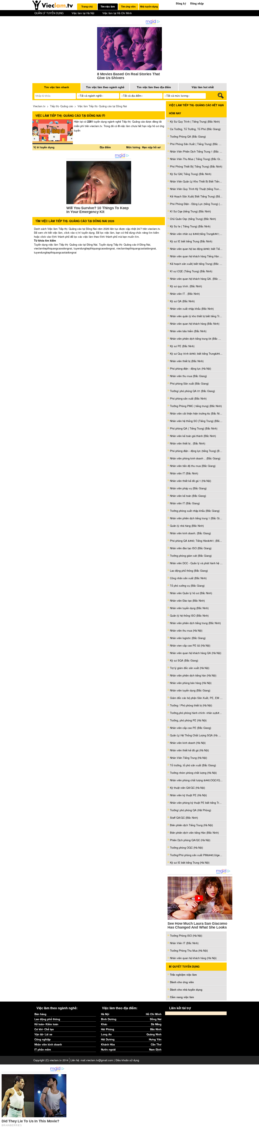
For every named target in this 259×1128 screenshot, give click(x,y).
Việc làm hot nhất (203, 87)
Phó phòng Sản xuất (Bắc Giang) (189, 383)
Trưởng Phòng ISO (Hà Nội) (186, 935)
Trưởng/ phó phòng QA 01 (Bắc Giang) (192, 391)
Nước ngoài (108, 1049)
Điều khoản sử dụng (127, 1060)
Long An (106, 1034)
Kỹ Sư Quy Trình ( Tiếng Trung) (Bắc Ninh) (195, 121)
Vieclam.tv (39, 106)
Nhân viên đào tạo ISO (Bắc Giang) (190, 548)
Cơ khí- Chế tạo (44, 1029)
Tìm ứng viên (128, 6)
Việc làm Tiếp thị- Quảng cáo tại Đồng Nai (102, 106)
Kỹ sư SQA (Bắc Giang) (184, 660)
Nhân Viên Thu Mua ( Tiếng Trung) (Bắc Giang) (196, 159)
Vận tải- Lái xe (43, 1034)
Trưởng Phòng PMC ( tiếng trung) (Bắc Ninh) (196, 406)
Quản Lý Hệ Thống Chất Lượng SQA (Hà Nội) (196, 735)
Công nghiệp (42, 1039)
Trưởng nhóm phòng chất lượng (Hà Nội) (193, 773)
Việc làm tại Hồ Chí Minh (117, 13)
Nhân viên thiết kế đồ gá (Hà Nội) (189, 750)
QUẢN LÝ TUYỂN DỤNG (49, 13)
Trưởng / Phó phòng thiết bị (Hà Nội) (191, 705)
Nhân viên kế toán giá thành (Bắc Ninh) (193, 436)
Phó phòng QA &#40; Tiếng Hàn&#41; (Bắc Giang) (196, 541)
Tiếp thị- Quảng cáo (61, 106)
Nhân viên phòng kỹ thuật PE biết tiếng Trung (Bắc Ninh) (196, 803)
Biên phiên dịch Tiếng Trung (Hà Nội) (191, 825)
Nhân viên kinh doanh (48, 1044)
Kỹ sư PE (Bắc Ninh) (182, 346)
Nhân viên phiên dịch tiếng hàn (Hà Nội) (193, 675)
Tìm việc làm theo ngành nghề (105, 87)
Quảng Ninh (153, 1034)
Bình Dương (108, 1019)
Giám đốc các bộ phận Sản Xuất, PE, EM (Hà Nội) (196, 698)
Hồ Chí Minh (153, 1014)
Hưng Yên (155, 1039)
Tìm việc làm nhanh (56, 87)
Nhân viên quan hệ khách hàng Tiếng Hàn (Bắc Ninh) (196, 256)
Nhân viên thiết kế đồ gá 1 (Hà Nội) (190, 481)
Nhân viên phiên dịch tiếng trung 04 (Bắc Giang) (196, 338)
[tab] (87, 6)
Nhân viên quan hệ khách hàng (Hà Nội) (193, 958)
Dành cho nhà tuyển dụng (186, 989)
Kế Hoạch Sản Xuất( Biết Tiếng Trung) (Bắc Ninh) (196, 196)
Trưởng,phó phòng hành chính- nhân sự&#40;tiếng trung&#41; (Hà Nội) (196, 713)
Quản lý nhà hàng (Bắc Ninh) (187, 526)
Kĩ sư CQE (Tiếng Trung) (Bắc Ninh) (191, 271)
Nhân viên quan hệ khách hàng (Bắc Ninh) (194, 323)
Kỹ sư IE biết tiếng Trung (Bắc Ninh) (191, 241)
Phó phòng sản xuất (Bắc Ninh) (188, 398)
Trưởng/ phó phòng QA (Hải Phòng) (190, 810)
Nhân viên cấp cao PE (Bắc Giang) (190, 728)
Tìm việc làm (108, 6)
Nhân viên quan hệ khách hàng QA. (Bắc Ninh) (196, 279)
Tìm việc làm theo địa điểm (154, 87)
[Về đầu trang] (255, 1124)
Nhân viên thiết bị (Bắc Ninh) (187, 361)
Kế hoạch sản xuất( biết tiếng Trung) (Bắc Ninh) (196, 264)
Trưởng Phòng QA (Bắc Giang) (188, 136)
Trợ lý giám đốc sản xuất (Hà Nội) (189, 668)
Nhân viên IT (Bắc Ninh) (184, 473)
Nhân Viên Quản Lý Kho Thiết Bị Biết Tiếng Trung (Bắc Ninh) (196, 181)
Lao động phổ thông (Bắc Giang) (189, 570)
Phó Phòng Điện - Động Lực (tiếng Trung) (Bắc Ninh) (196, 204)
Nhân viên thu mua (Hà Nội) (186, 630)
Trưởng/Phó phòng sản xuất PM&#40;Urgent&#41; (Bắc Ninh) (196, 855)
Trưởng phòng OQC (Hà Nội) (186, 847)
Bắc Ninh (155, 1029)
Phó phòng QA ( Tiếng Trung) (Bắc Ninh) (193, 428)
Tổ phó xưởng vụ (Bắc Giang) (187, 585)
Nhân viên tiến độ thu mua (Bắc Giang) (192, 466)
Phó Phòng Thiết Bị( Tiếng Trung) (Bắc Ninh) (196, 166)
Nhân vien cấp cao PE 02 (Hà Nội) (190, 645)
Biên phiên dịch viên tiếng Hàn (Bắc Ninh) (194, 832)
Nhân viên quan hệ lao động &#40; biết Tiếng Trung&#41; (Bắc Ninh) (196, 249)
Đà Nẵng (156, 1024)
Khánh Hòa (108, 1044)
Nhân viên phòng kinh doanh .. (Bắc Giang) (195, 458)
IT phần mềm (42, 1049)
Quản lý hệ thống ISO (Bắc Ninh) (189, 615)
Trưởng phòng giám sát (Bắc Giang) (191, 556)
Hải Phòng (107, 1029)
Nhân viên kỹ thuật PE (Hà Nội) (188, 795)
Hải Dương (108, 1039)
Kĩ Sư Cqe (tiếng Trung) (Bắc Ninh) (190, 211)
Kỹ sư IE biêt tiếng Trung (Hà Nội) (189, 862)
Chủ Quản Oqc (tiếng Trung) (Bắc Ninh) (193, 219)
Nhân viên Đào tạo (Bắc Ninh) (187, 600)
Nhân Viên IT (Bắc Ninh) (184, 943)
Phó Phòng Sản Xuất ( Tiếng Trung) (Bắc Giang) (196, 144)
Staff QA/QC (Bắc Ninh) (184, 817)
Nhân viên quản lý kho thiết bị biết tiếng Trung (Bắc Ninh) (196, 316)
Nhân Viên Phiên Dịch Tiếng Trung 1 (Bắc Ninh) (196, 151)
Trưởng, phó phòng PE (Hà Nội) (188, 720)
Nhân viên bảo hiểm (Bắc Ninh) (188, 331)
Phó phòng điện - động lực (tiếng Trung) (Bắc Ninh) (196, 451)
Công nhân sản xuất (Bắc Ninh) (188, 578)
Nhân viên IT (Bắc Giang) (185, 503)
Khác (104, 1024)
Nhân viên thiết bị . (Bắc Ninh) (187, 443)
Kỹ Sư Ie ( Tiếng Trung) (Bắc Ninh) (190, 226)
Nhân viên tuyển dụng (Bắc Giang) (190, 690)
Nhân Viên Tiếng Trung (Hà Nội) (188, 758)
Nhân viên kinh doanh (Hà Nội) (188, 743)
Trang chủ (87, 6)
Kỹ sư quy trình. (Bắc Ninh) (186, 286)
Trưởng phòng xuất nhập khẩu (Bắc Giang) (195, 511)
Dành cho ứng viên (182, 982)
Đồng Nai (155, 1019)
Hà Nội (105, 1014)
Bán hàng (40, 1014)
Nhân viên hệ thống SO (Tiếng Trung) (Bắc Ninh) (196, 421)
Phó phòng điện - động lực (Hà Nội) (190, 368)
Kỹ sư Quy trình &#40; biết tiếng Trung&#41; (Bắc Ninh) (196, 353)
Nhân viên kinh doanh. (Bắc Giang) (190, 533)
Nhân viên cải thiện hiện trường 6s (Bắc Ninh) (196, 413)
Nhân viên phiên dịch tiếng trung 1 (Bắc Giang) (196, 518)
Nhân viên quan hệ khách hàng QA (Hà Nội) (195, 653)
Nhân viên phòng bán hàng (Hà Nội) (190, 683)
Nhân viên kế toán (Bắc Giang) (188, 496)
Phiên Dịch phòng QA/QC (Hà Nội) (190, 840)
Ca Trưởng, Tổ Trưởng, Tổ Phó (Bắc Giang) (195, 129)
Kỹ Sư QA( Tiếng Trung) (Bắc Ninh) (190, 174)
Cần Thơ (156, 1044)
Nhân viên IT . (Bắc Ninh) (185, 294)
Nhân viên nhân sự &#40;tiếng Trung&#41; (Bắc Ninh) (196, 234)
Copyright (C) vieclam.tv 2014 (50, 1060)
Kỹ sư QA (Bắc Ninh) (182, 301)
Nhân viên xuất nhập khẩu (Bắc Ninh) (192, 309)
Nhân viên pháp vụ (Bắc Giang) (188, 488)
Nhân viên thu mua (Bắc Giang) (188, 376)
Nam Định (155, 1049)
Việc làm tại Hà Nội (83, 13)
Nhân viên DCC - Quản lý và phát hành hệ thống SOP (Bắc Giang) (196, 563)
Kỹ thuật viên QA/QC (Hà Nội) (187, 788)
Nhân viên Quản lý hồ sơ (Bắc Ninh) (191, 593)
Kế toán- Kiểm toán (46, 1024)
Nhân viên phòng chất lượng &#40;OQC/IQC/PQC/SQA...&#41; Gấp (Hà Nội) (196, 780)
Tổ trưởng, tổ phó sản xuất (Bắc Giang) (193, 765)
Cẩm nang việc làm (182, 997)
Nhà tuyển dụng (149, 6)
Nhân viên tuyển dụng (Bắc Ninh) (189, 608)
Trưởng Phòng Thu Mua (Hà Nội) (189, 950)
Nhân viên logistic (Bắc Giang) (188, 638)
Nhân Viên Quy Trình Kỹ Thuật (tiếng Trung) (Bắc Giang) (196, 189)
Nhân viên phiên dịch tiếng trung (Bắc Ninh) (195, 623)
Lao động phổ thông (47, 1019)
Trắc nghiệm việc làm (184, 974)
